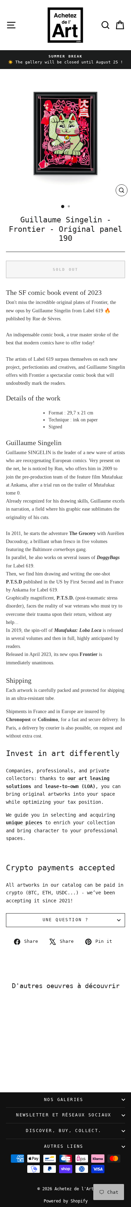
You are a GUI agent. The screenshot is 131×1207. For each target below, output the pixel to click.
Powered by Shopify (66, 1201)
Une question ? (66, 919)
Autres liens (63, 1146)
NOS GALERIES (63, 1099)
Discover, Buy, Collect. (63, 1130)
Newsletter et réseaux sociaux (63, 1115)
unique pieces (24, 822)
